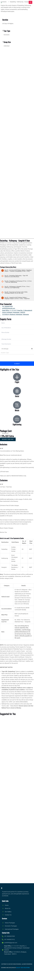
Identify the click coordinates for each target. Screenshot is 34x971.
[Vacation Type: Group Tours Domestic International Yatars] (17, 354)
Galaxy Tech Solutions (23, 967)
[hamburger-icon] (30, 2)
